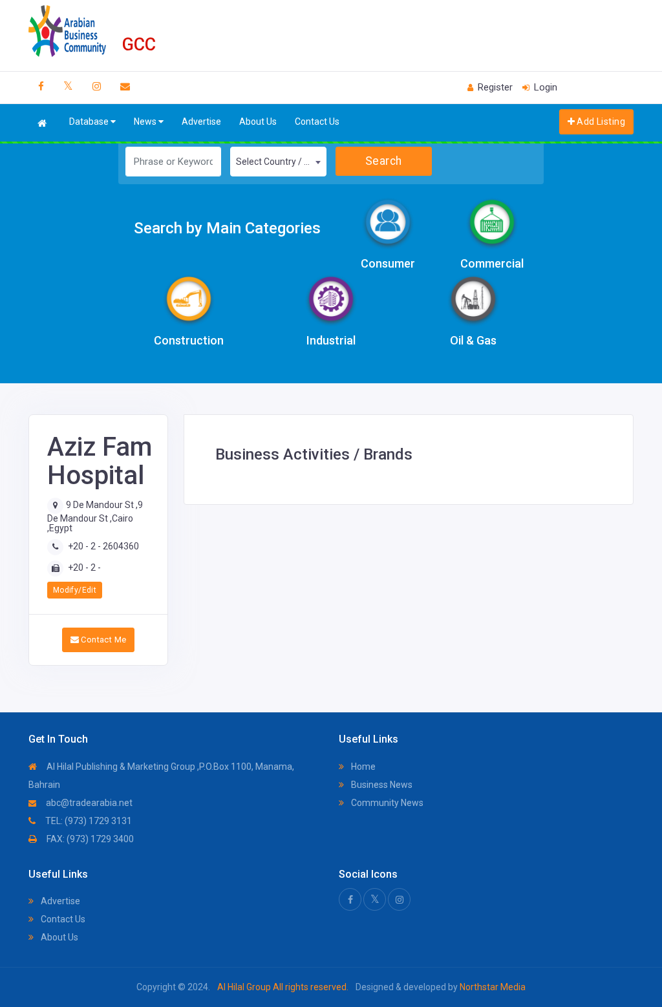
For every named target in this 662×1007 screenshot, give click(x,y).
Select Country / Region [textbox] (281, 161)
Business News (380, 784)
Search (383, 160)
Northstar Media (492, 987)
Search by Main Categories (227, 228)
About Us (258, 121)
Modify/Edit (74, 590)
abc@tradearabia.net (88, 803)
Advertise (201, 121)
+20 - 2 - (84, 567)
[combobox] (278, 161)
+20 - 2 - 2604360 (103, 546)
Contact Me (102, 639)
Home (362, 766)
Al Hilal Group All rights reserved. (282, 987)
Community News (386, 803)
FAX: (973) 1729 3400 (89, 839)
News (146, 121)
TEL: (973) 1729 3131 (87, 821)
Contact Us (317, 121)
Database (90, 121)
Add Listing (600, 121)
